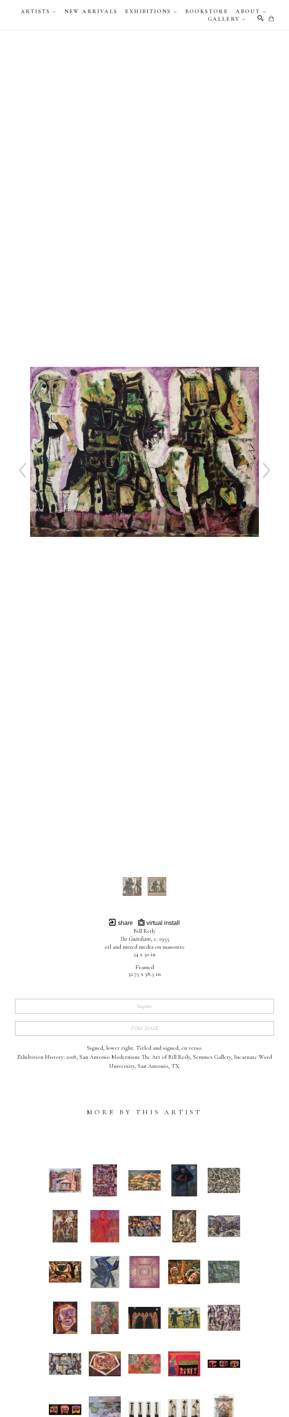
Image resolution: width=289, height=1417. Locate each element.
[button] (39, 11)
